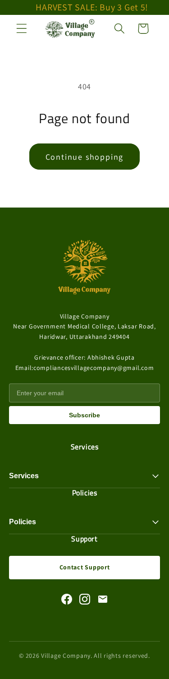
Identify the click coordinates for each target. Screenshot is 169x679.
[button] (22, 29)
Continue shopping (85, 157)
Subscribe (84, 415)
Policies (22, 522)
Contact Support (84, 567)
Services (24, 476)
